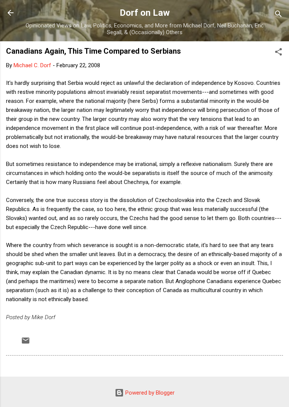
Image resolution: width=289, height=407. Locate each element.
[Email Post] (25, 343)
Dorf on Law (145, 13)
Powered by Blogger (149, 392)
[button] (278, 53)
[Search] (278, 15)
